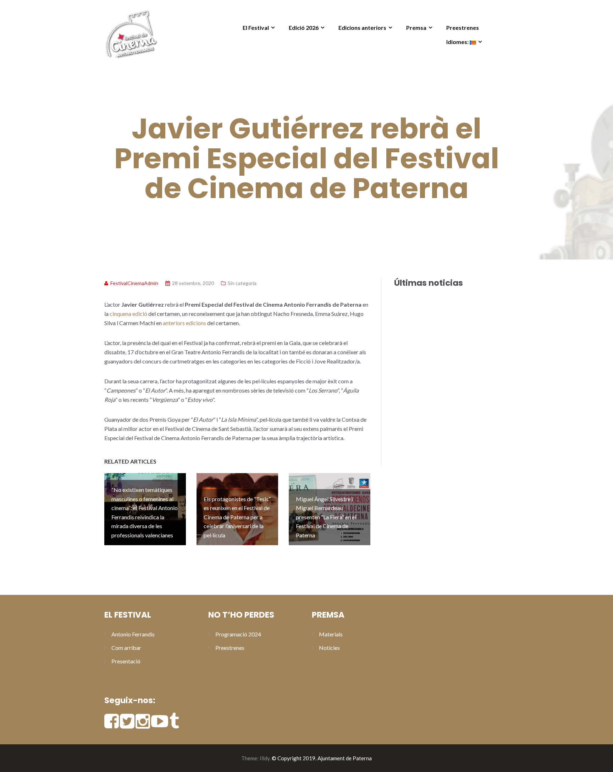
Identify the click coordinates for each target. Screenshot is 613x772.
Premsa (416, 27)
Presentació (125, 661)
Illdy (265, 758)
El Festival (256, 27)
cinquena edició (128, 313)
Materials (331, 634)
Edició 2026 (304, 27)
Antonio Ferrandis (133, 634)
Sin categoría (242, 283)
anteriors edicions (184, 322)
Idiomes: (458, 41)
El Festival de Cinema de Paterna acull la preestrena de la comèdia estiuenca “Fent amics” (443, 306)
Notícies (329, 647)
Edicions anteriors (362, 27)
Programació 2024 (238, 634)
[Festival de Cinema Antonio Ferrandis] (131, 32)
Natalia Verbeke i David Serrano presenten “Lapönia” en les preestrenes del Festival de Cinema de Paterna (444, 414)
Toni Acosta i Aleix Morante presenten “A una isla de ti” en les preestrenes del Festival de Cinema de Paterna (444, 380)
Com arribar (126, 647)
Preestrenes (462, 27)
